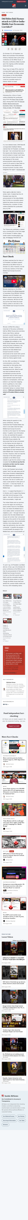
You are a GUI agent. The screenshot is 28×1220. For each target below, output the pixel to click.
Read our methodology (11, 672)
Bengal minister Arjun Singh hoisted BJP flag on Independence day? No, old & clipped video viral (14, 1007)
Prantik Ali (8, 828)
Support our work (21, 1)
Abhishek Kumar (8, 30)
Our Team (21, 1120)
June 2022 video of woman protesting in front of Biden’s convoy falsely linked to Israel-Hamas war (7, 605)
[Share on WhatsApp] (15, 49)
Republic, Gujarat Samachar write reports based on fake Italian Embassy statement (13, 1079)
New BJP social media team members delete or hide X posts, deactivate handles (13, 916)
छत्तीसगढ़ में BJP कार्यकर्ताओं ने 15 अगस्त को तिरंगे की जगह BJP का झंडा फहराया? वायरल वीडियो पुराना (13, 958)
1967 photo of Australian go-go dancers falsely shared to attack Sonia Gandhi (13, 855)
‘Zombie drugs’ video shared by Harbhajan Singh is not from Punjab (13, 1030)
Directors (5, 1124)
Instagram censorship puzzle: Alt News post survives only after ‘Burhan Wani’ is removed (13, 885)
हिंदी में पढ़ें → (5, 704)
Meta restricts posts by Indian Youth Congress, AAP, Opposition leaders (13, 759)
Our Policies (21, 1116)
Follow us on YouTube (19, 940)
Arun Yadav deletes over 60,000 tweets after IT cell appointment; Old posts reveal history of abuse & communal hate (13, 791)
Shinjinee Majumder (10, 921)
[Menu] (25, 5)
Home (3, 12)
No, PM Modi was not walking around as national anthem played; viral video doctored (13, 1055)
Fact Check (9, 12)
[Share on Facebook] (8, 49)
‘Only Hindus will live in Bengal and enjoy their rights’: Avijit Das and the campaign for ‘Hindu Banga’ (13, 823)
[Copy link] (19, 49)
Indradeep (9, 890)
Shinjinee (16, 890)
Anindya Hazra (9, 859)
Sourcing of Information (9, 1120)
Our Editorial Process (8, 1116)
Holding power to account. (7, 1)
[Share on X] (12, 49)
